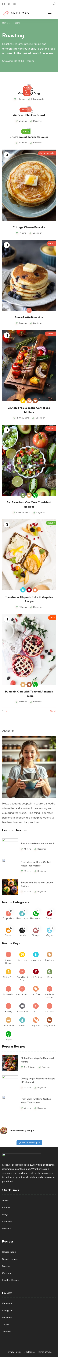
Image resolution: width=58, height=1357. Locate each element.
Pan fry (51, 243)
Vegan (49, 935)
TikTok (5, 1324)
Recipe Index (9, 1252)
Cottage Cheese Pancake (29, 227)
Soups (36, 935)
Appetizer (8, 918)
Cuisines (6, 1273)
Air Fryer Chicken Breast (29, 115)
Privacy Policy (14, 1352)
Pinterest (7, 1317)
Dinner (8, 935)
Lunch (22, 935)
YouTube (6, 1331)
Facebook (7, 1303)
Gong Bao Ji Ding (26, 90)
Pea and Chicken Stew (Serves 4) (38, 843)
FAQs (5, 1214)
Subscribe (7, 1221)
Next (53, 711)
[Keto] (23, 495)
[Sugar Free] (35, 400)
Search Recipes (10, 1259)
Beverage (22, 918)
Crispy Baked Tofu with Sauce (29, 137)
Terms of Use (45, 1352)
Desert (50, 918)
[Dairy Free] (23, 589)
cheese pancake (47, 153)
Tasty (52, 617)
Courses (6, 1266)
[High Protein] (29, 589)
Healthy (25, 131)
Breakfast (35, 918)
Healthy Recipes (10, 1280)
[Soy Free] (29, 400)
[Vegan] (29, 131)
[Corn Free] (23, 400)
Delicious (25, 109)
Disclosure (29, 1352)
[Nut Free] (35, 589)
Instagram (7, 1310)
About (5, 1200)
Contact (6, 1207)
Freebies (6, 1228)
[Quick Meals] (29, 495)
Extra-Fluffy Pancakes (29, 317)
